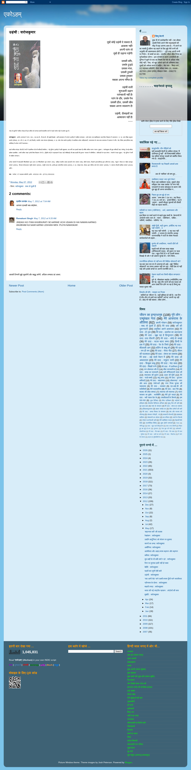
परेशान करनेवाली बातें (149, 420)
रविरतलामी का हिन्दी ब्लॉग (136, 723)
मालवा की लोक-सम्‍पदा (148, 392)
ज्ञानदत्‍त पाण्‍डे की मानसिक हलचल (139, 687)
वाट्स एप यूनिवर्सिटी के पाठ (155, 437)
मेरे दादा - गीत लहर (168, 431)
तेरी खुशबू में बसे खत (135, 698)
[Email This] (40, 182)
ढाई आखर (131, 691)
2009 (145, 624)
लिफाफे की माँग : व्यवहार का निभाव (152, 292)
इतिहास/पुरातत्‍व (147, 409)
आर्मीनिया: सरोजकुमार (152, 547)
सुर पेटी (130, 751)
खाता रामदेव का (161, 409)
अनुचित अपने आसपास (164, 329)
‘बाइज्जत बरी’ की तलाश (153, 532)
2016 (145, 489)
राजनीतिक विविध (151, 423)
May (147, 528)
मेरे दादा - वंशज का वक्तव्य (173, 406)
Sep (147, 516)
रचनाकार (130, 719)
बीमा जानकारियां (169, 369)
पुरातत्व (156, 428)
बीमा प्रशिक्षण (166, 400)
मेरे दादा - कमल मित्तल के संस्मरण (154, 412)
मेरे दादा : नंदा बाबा (169, 363)
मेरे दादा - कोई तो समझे (171, 338)
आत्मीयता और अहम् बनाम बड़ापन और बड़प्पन (161, 551)
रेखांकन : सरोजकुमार (152, 536)
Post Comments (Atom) (33, 292)
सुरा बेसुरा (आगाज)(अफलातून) (138, 755)
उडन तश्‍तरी (131, 658)
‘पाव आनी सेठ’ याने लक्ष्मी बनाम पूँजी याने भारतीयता (163, 579)
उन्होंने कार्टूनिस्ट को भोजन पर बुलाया (158, 539)
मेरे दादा (165, 325)
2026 (145, 450)
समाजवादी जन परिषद (135, 744)
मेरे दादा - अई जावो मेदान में (152, 357)
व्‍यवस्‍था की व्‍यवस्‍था (167, 392)
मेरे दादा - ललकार (158, 386)
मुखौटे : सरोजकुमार (152, 594)
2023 (145, 462)
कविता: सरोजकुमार (151, 555)
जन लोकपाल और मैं (151, 369)
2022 (145, 466)
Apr (147, 599)
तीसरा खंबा (131, 694)
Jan (147, 611)
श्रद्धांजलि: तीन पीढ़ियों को (161, 148)
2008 (145, 628)
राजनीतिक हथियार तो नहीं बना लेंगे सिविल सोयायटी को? (160, 261)
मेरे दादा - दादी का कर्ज (154, 434)
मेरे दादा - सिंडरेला (169, 434)
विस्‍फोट (130, 730)
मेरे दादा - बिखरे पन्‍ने (148, 366)
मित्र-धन (130, 712)
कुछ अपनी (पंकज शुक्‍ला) (136, 669)
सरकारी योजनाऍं (168, 414)
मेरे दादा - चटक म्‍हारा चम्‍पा (157, 341)
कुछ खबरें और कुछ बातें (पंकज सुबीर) (141, 676)
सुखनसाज (131, 748)
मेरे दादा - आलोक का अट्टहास (169, 332)
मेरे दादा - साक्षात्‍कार (157, 380)
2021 (145, 470)
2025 (145, 454)
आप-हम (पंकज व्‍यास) (135, 655)
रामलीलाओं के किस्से (168, 397)
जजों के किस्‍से (177, 417)
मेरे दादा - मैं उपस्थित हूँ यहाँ (172, 366)
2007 (145, 632)
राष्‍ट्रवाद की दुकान (151, 375)
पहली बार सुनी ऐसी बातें (153, 571)
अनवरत (130, 651)
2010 (145, 620)
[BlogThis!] (42, 182)
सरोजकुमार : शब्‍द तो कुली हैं (25, 186)
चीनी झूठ (142, 426)
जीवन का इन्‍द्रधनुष (151, 315)
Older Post (126, 285)
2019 (145, 478)
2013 (145, 497)
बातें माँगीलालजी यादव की (172, 372)
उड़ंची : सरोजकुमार (152, 575)
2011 (145, 616)
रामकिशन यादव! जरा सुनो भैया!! (163, 179)
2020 (145, 474)
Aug (147, 520)
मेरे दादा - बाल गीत (172, 389)
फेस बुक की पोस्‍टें (167, 428)
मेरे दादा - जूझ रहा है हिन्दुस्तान (159, 335)
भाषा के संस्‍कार (156, 406)
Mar (147, 603)
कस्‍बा (129, 666)
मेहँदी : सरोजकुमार (151, 567)
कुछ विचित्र (154, 400)
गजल (177, 423)
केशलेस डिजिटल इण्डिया (156, 403)
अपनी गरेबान (161, 322)
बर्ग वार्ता (130, 705)
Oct (147, 513)
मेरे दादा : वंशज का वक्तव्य (166, 353)
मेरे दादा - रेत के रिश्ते (159, 344)
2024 (145, 458)
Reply (19, 209)
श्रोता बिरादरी (132, 741)
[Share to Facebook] (48, 182)
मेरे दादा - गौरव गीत (163, 350)
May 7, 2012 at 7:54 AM (39, 201)
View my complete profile (151, 78)
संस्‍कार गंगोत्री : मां (153, 414)
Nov (147, 509)
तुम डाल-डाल (144, 406)
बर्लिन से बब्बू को (163, 347)
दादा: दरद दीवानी (171, 426)
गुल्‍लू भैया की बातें (173, 403)
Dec (147, 505)
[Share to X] (45, 182)
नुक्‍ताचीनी (131, 701)
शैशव (129, 737)
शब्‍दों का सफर (132, 733)
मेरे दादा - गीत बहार (154, 431)
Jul (146, 524)
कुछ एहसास (131, 673)
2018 (145, 482)
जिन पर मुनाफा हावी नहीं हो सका (156, 563)
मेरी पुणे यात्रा (170, 395)
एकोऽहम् (12, 14)
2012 (145, 501)
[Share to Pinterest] (51, 182)
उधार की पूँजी (169, 375)
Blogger (128, 762)
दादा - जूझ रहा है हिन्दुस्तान (155, 426)
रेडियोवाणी (131, 726)
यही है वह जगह (132, 716)
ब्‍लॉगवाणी (130, 709)
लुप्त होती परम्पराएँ (166, 423)
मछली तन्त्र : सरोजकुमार (154, 587)
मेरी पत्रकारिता (155, 389)
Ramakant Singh (24, 218)
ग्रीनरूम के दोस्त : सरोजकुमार (156, 583)
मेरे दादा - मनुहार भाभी (164, 360)
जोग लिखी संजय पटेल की (136, 683)
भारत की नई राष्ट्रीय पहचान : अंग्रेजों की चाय (162, 590)
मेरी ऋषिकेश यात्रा (166, 420)
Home (72, 285)
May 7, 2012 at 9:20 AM (45, 218)
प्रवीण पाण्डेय (21, 201)
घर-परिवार (166, 417)
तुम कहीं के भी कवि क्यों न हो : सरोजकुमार (160, 559)
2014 (145, 493)
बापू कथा (161, 378)
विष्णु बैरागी (159, 36)
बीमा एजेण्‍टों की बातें (175, 409)
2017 (145, 486)
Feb (147, 607)
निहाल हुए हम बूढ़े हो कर (160, 195)
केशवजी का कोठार (154, 417)
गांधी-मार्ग (156, 383)
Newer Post (16, 285)
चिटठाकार (131, 680)
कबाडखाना (131, 662)
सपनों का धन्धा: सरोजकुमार (154, 543)
